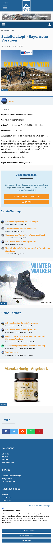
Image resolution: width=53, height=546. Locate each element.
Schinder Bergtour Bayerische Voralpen (21, 221)
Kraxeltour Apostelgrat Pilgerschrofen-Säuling (25, 345)
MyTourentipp (8, 462)
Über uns (6, 454)
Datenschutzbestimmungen (40, 505)
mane (7, 244)
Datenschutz (7, 500)
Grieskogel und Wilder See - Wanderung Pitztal (25, 235)
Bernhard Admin (11, 224)
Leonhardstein (11, 352)
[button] (3, 25)
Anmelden (26, 202)
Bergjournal (7, 478)
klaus (6, 46)
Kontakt (5, 494)
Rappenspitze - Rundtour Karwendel (20, 228)
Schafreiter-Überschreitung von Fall (20, 241)
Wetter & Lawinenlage (11, 475)
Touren (5, 457)
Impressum (6, 497)
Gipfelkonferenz (9, 481)
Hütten (5, 459)
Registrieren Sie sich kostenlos (18, 187)
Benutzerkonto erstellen (26, 196)
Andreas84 (9, 231)
